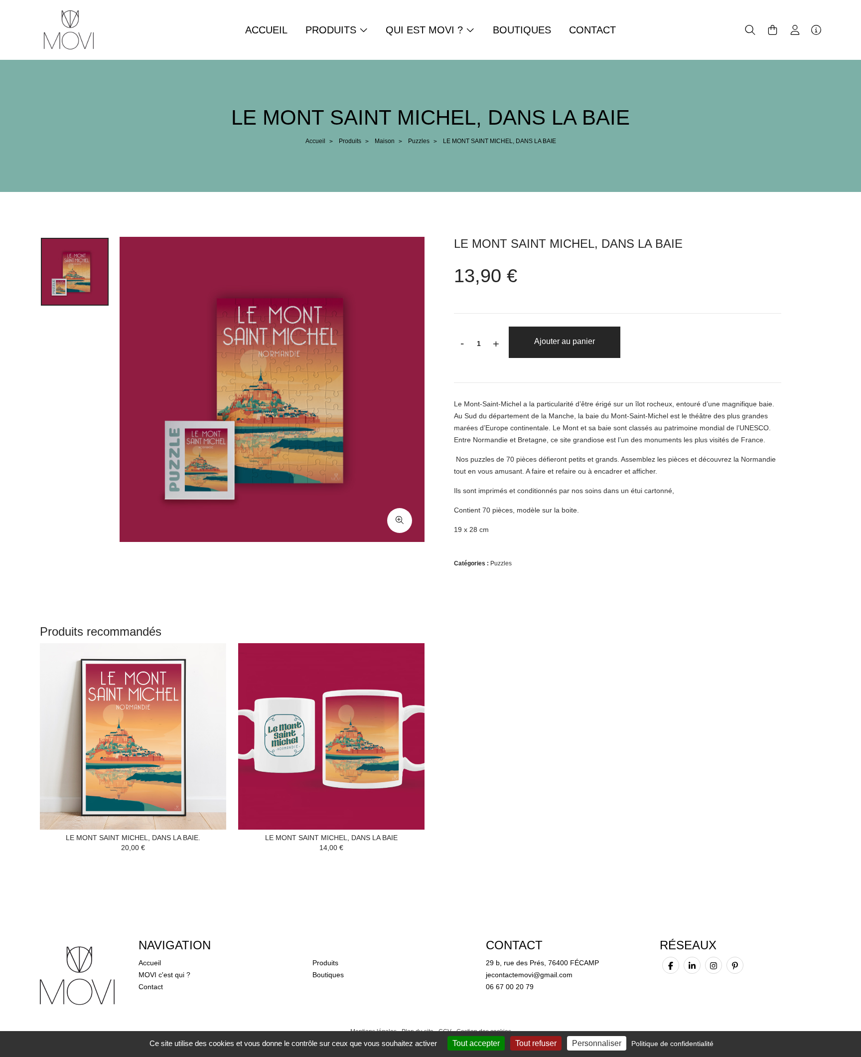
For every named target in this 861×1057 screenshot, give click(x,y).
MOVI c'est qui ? (164, 974)
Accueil (266, 29)
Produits (350, 141)
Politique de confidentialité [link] (672, 1044)
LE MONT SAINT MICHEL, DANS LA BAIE (331, 838)
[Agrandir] (399, 520)
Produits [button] (332, 29)
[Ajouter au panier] (203, 665)
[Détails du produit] (133, 735)
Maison (385, 141)
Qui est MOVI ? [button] (426, 29)
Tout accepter (476, 1043)
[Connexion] (795, 29)
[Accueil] (69, 29)
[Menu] (816, 29)
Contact (592, 29)
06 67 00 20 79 (510, 986)
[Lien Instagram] (713, 965)
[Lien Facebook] (670, 965)
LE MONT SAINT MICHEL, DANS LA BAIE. (133, 838)
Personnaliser (596, 1043)
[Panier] (772, 29)
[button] (750, 29)
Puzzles (419, 141)
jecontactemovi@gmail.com (529, 974)
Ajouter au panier (564, 341)
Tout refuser (536, 1043)
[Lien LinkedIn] (692, 965)
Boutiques (522, 29)
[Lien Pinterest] (734, 965)
